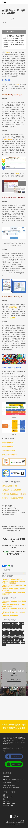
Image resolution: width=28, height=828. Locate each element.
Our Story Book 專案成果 (8, 450)
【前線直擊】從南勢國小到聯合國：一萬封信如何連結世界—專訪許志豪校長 (13, 582)
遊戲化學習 (23, 642)
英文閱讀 (16, 640)
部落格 (17, 173)
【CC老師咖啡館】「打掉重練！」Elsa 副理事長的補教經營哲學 (13, 593)
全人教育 (16, 625)
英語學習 (20, 640)
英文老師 (12, 640)
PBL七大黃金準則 (8, 139)
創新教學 (8, 628)
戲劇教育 (17, 630)
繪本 (22, 635)
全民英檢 (20, 625)
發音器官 (19, 635)
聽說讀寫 (8, 637)
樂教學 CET (6, 799)
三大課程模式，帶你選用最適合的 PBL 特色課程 (14, 494)
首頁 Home (6, 795)
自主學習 (15, 637)
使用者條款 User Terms (9, 803)
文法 (11, 635)
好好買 (12, 628)
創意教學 (4, 628)
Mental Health (21, 623)
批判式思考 (22, 630)
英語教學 (8, 642)
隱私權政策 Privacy (8, 805)
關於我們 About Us (8, 797)
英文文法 (8, 640)
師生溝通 (13, 630)
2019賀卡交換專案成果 (7, 442)
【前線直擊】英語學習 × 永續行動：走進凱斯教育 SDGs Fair (13, 589)
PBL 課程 (7, 52)
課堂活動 (15, 642)
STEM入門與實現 (11, 625)
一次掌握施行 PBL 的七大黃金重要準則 (11, 490)
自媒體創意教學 (21, 637)
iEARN (17, 84)
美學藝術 (4, 637)
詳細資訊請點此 (13, 307)
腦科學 (12, 637)
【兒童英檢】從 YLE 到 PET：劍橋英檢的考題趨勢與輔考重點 (14, 586)
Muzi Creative (16, 822)
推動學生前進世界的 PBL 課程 (9, 486)
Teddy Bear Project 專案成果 (9, 454)
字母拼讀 (15, 628)
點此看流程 (12, 318)
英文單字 (4, 640)
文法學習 (15, 635)
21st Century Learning (7, 623)
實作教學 (4, 630)
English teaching (15, 623)
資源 (19, 642)
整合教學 (4, 635)
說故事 (12, 642)
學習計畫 (19, 628)
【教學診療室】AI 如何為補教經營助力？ (12, 579)
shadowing (5, 625)
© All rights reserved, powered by (12, 821)
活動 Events (6, 801)
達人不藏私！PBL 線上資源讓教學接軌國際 (12, 498)
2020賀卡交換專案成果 (7, 446)
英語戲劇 (4, 642)
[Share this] (3, 23)
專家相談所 (8, 630)
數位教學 (8, 635)
